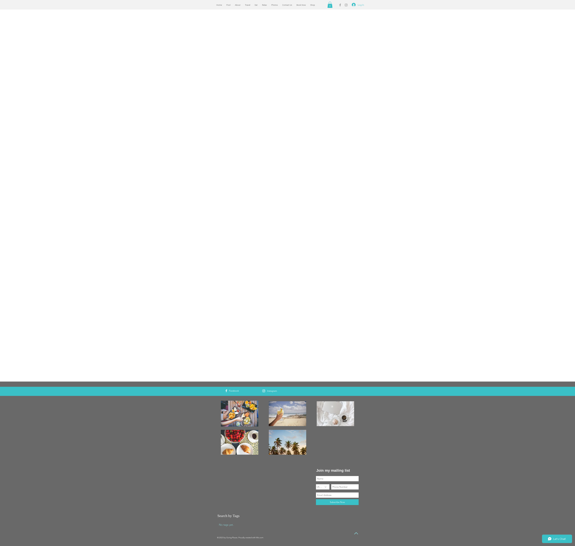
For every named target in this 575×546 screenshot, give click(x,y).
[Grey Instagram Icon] (346, 5)
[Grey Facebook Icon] (340, 5)
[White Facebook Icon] (226, 391)
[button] (301, 5)
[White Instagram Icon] (264, 391)
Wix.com (259, 537)
